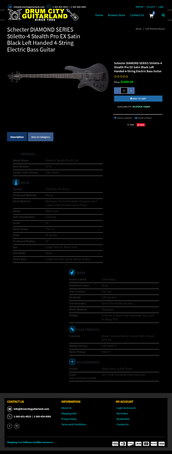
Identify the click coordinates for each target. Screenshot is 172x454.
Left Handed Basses (155, 28)
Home (99, 15)
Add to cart (139, 98)
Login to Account (126, 407)
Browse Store (116, 15)
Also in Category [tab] (40, 137)
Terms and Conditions (73, 424)
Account (151, 6)
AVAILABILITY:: (124, 106)
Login (161, 6)
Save (142, 124)
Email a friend (145, 117)
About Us (66, 407)
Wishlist (139, 6)
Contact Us (137, 15)
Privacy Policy (69, 419)
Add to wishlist (124, 117)
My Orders (122, 413)
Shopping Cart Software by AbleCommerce (30, 442)
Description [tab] (17, 137)
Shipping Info (69, 413)
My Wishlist (123, 419)
